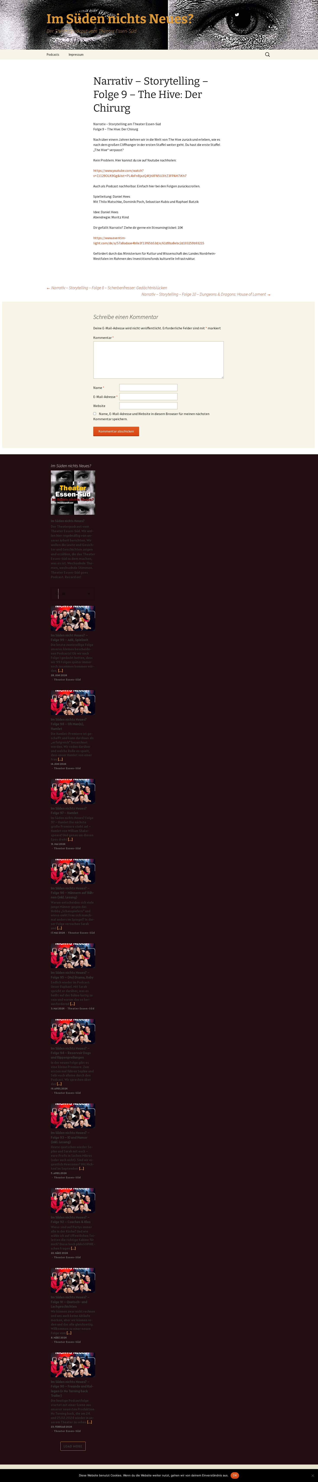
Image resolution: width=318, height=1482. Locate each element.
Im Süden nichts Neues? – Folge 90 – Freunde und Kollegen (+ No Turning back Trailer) (72, 1388)
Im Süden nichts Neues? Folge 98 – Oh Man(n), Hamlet (69, 724)
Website (99, 406)
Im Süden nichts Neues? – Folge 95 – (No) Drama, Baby (72, 974)
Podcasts (53, 54)
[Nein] (312, 1475)
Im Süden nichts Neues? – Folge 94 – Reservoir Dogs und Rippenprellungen (71, 1053)
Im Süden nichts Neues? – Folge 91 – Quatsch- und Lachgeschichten (70, 1301)
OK (235, 1475)
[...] (60, 671)
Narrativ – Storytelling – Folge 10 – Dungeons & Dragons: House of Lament (206, 294)
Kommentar (103, 337)
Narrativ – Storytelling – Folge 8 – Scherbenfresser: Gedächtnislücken (106, 287)
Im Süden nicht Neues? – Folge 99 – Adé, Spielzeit (69, 637)
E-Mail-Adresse (105, 397)
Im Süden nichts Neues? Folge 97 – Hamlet (69, 810)
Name (98, 387)
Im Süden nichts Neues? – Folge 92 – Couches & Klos (71, 1219)
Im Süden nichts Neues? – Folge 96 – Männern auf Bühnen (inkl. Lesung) (72, 893)
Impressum (76, 54)
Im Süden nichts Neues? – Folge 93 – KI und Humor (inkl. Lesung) (70, 1137)
